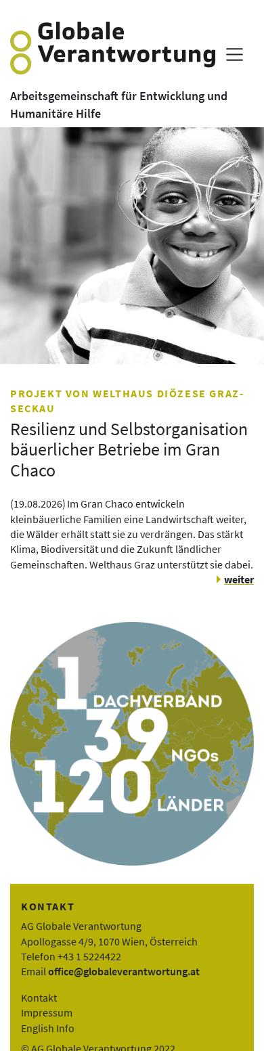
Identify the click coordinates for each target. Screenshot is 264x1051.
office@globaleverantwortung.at (124, 971)
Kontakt (39, 997)
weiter (239, 579)
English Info (47, 1028)
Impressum (46, 1012)
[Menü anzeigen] (234, 54)
